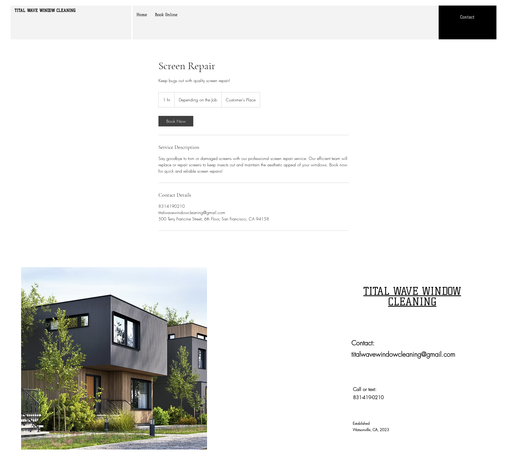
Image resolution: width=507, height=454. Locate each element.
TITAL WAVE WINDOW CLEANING (45, 10)
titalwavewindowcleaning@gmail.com (403, 354)
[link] (175, 121)
